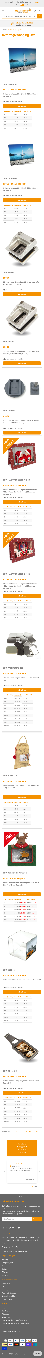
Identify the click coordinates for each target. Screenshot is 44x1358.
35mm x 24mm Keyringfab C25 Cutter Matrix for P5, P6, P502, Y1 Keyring (21, 283)
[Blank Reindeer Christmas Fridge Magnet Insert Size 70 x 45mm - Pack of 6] (22, 849)
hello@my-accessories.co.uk (17, 1251)
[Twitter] (16, 1227)
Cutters (4, 1275)
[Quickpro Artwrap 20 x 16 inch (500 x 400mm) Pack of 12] (22, 155)
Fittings (5, 1272)
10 (26, 1132)
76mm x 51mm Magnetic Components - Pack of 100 (21, 678)
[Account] (35, 10)
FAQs (4, 1287)
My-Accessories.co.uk (20, 1354)
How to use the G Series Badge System (16, 1323)
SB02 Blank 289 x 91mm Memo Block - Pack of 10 (22, 980)
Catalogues (6, 1311)
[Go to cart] (39, 10)
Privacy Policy (7, 1299)
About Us (5, 1314)
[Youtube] (6, 1227)
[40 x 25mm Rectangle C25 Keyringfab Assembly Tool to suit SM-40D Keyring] (22, 387)
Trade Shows (6, 1317)
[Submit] (39, 16)
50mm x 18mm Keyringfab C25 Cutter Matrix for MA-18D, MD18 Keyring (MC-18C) (21, 352)
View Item (22, 106)
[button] (4, 1171)
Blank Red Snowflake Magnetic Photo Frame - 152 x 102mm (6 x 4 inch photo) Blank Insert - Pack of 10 (20, 585)
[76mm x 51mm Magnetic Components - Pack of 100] (22, 644)
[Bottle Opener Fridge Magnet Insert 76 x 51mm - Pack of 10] (22, 1047)
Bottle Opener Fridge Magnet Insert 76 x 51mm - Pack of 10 (21, 1081)
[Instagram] (10, 1227)
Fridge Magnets (8, 1263)
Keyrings (5, 1259)
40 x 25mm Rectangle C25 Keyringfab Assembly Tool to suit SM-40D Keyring (21, 421)
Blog (3, 1308)
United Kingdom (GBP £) (10, 1331)
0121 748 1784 (13, 1247)
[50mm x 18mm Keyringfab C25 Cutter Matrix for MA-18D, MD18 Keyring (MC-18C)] (22, 318)
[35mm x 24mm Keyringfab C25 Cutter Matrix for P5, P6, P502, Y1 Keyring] (22, 249)
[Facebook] (3, 1227)
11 (30, 1132)
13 (37, 1132)
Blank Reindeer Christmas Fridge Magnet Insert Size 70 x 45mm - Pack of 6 (21, 883)
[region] (22, 1171)
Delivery (5, 1290)
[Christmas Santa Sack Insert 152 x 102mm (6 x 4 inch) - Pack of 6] (22, 752)
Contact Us (6, 1284)
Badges (4, 1269)
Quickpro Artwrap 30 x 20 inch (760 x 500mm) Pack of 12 (20, 95)
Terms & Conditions (9, 1296)
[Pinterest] (13, 1227)
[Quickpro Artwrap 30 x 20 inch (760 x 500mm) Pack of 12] (22, 61)
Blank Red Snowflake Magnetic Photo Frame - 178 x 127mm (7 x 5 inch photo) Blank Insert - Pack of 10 (20, 491)
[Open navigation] (3, 10)
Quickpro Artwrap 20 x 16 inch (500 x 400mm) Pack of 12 (20, 189)
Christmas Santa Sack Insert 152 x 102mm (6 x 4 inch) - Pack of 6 (21, 786)
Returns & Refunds (9, 1293)
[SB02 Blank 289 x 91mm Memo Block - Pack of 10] (22, 946)
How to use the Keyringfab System (14, 1320)
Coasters (5, 1266)
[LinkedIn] (19, 1227)
